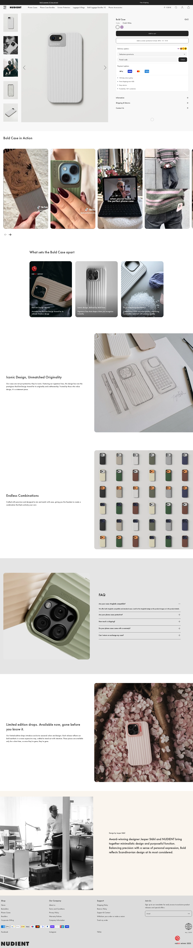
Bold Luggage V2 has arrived (49, 2)
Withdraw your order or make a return (111, 916)
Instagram (52, 932)
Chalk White (117, 27)
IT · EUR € (167, 7)
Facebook (4, 932)
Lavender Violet (122, 27)
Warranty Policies (55, 916)
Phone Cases (32, 7)
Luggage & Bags (79, 7)
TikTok (99, 932)
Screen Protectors (64, 7)
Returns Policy (102, 909)
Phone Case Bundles (47, 7)
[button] (5, 7)
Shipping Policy (102, 905)
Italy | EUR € (188, 932)
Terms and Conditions (57, 909)
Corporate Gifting (7, 920)
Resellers (4, 916)
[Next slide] (10, 234)
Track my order (102, 920)
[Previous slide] (5, 234)
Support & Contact (103, 912)
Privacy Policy (54, 912)
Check (183, 60)
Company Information (57, 920)
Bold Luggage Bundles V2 (96, 7)
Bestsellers (5, 909)
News (3, 905)
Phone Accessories (115, 7)
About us (52, 905)
